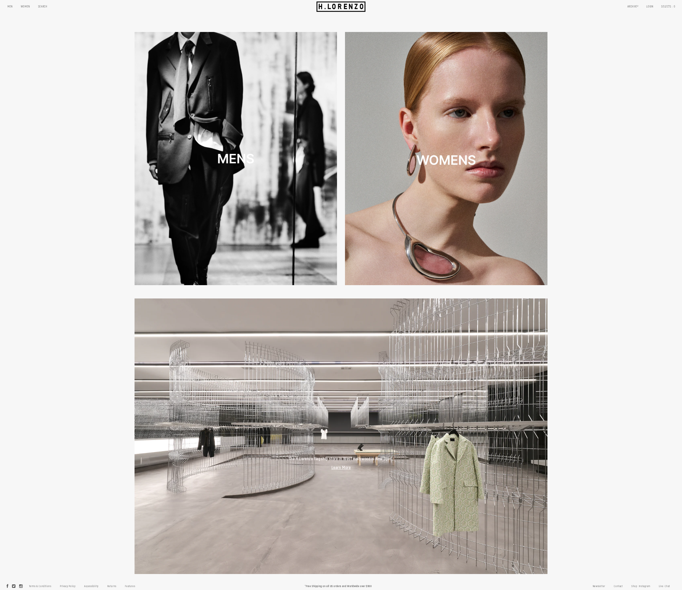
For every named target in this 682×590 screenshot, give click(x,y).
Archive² (633, 6)
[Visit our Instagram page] (21, 586)
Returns (111, 586)
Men (10, 6)
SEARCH (42, 6)
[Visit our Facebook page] (7, 586)
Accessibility (91, 586)
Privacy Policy (67, 586)
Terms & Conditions (40, 586)
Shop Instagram (640, 586)
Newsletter (599, 586)
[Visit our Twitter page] (14, 586)
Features (130, 586)
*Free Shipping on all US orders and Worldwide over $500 (338, 586)
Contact (618, 586)
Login (649, 6)
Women (25, 6)
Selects (668, 6)
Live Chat (664, 586)
